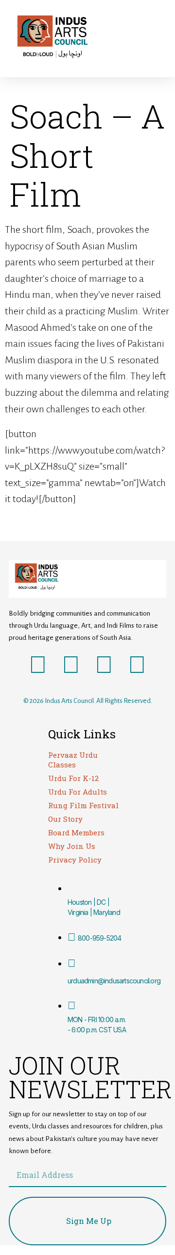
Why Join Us (71, 846)
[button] (130, 38)
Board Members (76, 832)
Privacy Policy (75, 859)
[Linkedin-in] (137, 665)
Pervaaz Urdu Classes (73, 759)
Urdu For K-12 (73, 778)
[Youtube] (104, 665)
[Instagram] (71, 665)
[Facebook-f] (38, 665)
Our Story (65, 819)
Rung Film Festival (83, 805)
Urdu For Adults (77, 792)
